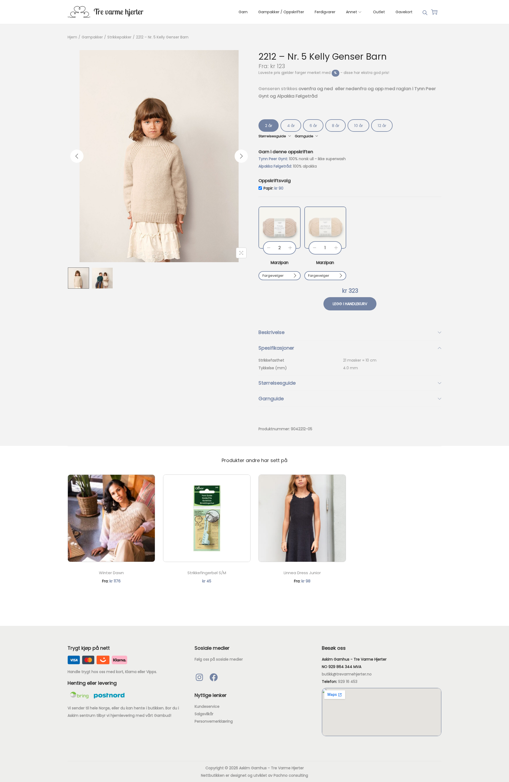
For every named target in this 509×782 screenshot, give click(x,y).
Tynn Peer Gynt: (273, 158)
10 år (358, 125)
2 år (268, 125)
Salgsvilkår (204, 714)
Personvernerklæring (214, 721)
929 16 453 (347, 681)
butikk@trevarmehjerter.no (347, 674)
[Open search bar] (425, 11)
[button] (279, 228)
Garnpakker (92, 37)
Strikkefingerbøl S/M (206, 572)
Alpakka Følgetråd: (275, 166)
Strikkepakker (119, 37)
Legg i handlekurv (350, 303)
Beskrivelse (271, 332)
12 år (382, 125)
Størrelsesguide (277, 383)
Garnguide (271, 398)
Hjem (72, 37)
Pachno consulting (291, 775)
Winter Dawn (111, 572)
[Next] (241, 156)
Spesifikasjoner (276, 348)
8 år (335, 125)
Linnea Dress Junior (302, 572)
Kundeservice (207, 706)
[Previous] (77, 156)
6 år (313, 125)
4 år (291, 125)
